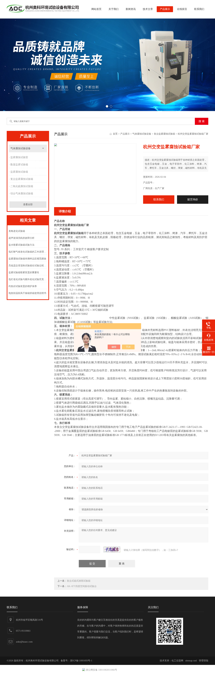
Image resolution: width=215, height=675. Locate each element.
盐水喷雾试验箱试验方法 (21, 245)
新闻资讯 (131, 9)
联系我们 (199, 9)
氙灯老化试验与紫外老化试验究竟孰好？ (28, 279)
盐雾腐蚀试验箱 (19, 171)
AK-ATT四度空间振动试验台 (82, 586)
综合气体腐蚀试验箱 (21, 193)
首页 (115, 134)
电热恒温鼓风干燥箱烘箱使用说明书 (27, 293)
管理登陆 (203, 660)
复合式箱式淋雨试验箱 (78, 581)
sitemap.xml (191, 660)
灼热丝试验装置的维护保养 (23, 286)
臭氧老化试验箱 (17, 231)
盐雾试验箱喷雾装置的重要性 (24, 272)
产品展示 (165, 9)
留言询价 (192, 199)
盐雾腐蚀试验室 (19, 157)
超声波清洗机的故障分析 (21, 238)
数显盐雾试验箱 (19, 164)
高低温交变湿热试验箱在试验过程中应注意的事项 (28, 265)
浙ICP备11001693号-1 (81, 660)
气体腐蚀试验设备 (20, 148)
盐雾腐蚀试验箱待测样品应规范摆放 (27, 258)
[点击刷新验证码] (111, 549)
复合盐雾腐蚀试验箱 (21, 179)
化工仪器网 (177, 660)
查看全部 (28, 204)
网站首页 (96, 9)
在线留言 (182, 9)
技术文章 (148, 9)
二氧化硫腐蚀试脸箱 (21, 186)
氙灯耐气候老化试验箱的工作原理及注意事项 (28, 252)
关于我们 (114, 9)
